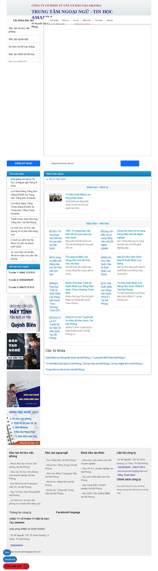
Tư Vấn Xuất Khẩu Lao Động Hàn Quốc (78, 196)
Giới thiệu (54, 20)
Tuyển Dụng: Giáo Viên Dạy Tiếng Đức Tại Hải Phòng (24, 221)
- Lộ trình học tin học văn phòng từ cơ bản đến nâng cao (25, 502)
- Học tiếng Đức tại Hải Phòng (60, 460)
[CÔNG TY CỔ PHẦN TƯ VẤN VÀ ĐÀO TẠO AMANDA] (17, 9)
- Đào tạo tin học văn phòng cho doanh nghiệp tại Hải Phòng (23, 475)
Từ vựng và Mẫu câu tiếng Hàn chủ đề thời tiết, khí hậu (78, 260)
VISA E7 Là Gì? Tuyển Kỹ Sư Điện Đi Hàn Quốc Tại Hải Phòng (79, 320)
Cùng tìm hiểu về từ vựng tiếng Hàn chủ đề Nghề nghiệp (131, 234)
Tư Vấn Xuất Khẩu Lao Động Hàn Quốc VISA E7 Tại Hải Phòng (130, 286)
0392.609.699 (13, 566)
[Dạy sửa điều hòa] (23, 389)
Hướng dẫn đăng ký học (133, 490)
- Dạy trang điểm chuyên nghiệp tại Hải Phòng (93, 487)
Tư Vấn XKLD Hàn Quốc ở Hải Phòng (63, 363)
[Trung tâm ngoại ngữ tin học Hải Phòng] (97, 57)
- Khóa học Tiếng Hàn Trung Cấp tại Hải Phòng (59, 492)
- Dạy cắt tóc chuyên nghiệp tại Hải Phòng (97, 470)
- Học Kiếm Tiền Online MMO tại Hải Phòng (95, 495)
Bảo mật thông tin (124, 486)
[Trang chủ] (46, 18)
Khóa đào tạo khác (92, 452)
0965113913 (139, 467)
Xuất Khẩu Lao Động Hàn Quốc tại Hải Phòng (68, 357)
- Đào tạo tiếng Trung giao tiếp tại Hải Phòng (61, 475)
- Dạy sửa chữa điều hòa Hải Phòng (95, 478)
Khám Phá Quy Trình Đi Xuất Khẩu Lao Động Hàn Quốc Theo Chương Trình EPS (80, 287)
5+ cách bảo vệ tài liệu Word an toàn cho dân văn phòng (24, 255)
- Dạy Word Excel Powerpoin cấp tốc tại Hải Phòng (23, 485)
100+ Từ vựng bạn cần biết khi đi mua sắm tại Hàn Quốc (78, 234)
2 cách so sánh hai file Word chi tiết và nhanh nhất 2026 (22, 243)
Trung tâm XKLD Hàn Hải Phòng (108, 357)
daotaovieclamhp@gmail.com (25, 551)
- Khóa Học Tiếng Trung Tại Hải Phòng (61, 467)
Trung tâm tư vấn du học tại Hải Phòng (65, 369)
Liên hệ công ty (126, 452)
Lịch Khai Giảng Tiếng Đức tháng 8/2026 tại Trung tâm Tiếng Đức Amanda (24, 194)
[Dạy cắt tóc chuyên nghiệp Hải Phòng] (23, 351)
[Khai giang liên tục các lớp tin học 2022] (23, 427)
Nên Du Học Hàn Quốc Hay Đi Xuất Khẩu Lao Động (129, 260)
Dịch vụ (65, 20)
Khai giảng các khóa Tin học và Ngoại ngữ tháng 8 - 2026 (24, 182)
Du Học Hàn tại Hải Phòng (96, 363)
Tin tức (76, 20)
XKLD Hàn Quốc (55, 174)
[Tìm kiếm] (130, 163)
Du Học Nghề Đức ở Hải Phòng (126, 363)
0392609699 (124, 467)
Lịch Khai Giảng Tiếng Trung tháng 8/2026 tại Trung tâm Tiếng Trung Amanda (22, 208)
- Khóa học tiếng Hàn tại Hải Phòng (59, 483)
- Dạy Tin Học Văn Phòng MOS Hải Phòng (24, 494)
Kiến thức (87, 20)
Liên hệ (109, 20)
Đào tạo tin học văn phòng (19, 30)
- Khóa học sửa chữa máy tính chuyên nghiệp (96, 462)
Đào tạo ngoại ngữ (18, 39)
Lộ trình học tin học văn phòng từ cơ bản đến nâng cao (24, 231)
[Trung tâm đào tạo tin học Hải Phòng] (97, 123)
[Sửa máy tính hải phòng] (23, 314)
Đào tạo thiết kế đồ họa (21, 54)
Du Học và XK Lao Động (21, 46)
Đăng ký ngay (23, 163)
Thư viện (98, 20)
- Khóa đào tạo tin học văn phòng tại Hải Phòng (23, 465)
